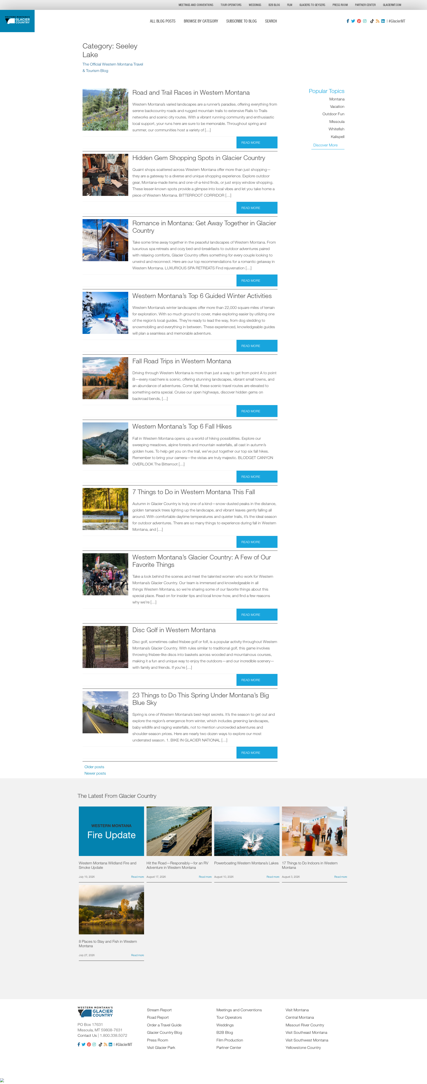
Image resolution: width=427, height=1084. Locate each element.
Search (271, 21)
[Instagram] (364, 21)
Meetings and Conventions (196, 5)
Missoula (336, 121)
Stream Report (159, 1010)
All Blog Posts (162, 21)
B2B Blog (274, 5)
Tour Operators (231, 5)
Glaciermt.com (392, 5)
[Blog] (377, 21)
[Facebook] (348, 21)
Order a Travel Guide (164, 1025)
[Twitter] (353, 21)
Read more (250, 142)
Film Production (229, 1040)
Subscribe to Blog (241, 21)
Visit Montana (297, 1010)
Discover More (325, 145)
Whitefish (336, 129)
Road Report (158, 1017)
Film (289, 5)
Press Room (340, 5)
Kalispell (337, 136)
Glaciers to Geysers (312, 5)
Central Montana (300, 1017)
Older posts (94, 766)
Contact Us (87, 1035)
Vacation (337, 106)
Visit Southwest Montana (307, 1040)
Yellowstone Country (303, 1047)
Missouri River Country (305, 1025)
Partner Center (365, 5)
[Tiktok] (372, 21)
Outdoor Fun (333, 114)
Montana (336, 99)
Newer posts (95, 773)
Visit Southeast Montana (306, 1032)
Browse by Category (201, 21)
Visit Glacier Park (161, 1047)
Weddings (255, 5)
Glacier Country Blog (164, 1032)
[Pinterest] (359, 21)
